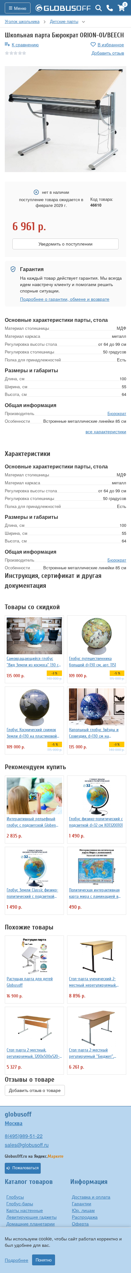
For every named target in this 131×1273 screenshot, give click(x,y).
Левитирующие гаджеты (31, 1217)
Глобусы (15, 1196)
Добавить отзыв (108, 52)
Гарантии (81, 1203)
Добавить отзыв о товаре (35, 1090)
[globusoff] (63, 8)
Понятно (44, 1260)
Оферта (80, 1223)
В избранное (111, 44)
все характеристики (106, 431)
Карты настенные (24, 1210)
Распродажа (85, 1217)
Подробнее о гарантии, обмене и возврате (64, 299)
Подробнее (16, 1260)
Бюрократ (116, 413)
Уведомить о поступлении (65, 243)
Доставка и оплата (91, 1196)
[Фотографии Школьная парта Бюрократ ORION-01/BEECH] (65, 119)
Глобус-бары (19, 1203)
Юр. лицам (83, 1210)
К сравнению (25, 44)
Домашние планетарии (30, 1223)
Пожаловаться (25, 1168)
